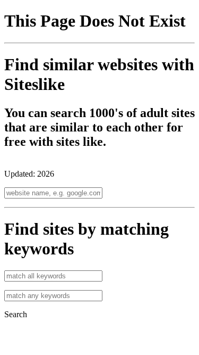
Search (15, 314)
